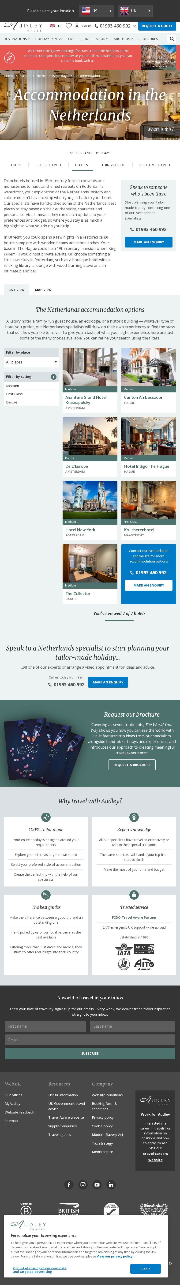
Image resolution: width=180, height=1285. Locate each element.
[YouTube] (97, 1184)
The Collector (77, 593)
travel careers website (155, 1156)
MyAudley (12, 1103)
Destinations (15, 39)
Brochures (148, 39)
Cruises (75, 39)
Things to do (113, 165)
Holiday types (47, 39)
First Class (14, 393)
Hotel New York (80, 529)
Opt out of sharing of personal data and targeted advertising (40, 1270)
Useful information (63, 1095)
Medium (12, 385)
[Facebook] (69, 1184)
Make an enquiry (149, 242)
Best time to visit (155, 165)
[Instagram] (83, 1184)
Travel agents (59, 1134)
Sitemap (11, 1120)
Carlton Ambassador (143, 397)
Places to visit (48, 165)
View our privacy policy (114, 1256)
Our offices (13, 1095)
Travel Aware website (66, 1117)
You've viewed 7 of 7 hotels (119, 613)
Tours (16, 165)
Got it (145, 1269)
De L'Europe (76, 466)
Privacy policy (103, 1117)
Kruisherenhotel (139, 529)
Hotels (81, 165)
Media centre (102, 1151)
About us (122, 39)
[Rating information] (53, 377)
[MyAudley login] (77, 26)
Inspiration (95, 39)
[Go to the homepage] (23, 26)
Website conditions (107, 1095)
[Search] (172, 39)
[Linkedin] (111, 1184)
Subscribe (90, 1053)
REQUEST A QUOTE (157, 26)
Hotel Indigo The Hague (146, 466)
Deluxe (11, 402)
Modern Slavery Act (107, 1134)
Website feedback (19, 1112)
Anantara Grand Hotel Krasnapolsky (86, 400)
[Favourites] (69, 26)
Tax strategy (102, 1143)
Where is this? (160, 129)
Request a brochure (132, 764)
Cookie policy (102, 1126)
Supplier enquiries (62, 1126)
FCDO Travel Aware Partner (134, 917)
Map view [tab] (43, 289)
